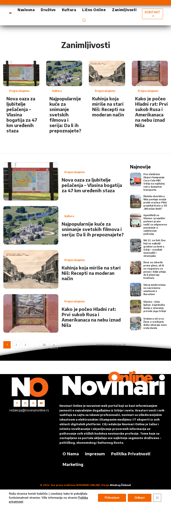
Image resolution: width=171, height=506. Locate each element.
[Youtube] (41, 403)
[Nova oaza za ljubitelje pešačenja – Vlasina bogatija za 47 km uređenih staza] (21, 73)
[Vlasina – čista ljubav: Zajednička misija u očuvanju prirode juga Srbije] (135, 306)
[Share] (33, 403)
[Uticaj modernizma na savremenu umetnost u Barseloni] (135, 289)
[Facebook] (17, 403)
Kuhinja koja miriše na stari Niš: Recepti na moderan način (108, 106)
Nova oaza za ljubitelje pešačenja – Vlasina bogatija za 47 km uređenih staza (21, 114)
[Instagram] (25, 403)
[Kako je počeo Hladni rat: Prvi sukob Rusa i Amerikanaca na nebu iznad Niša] (150, 73)
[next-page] (54, 344)
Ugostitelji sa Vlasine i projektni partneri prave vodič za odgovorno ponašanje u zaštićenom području (155, 224)
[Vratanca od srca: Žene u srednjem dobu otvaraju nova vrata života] (135, 323)
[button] (84, 20)
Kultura (57, 91)
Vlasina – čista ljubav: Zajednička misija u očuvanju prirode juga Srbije (154, 306)
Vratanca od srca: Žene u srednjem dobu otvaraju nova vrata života (155, 323)
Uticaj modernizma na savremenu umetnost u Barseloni (154, 289)
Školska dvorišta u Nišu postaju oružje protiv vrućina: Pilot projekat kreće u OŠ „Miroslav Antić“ (155, 202)
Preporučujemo (19, 91)
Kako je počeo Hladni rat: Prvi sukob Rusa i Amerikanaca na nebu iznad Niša (151, 112)
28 (44, 344)
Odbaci (139, 498)
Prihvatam (112, 498)
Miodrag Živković (120, 485)
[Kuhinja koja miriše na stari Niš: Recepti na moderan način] (107, 73)
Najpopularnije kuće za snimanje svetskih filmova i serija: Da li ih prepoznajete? (65, 114)
